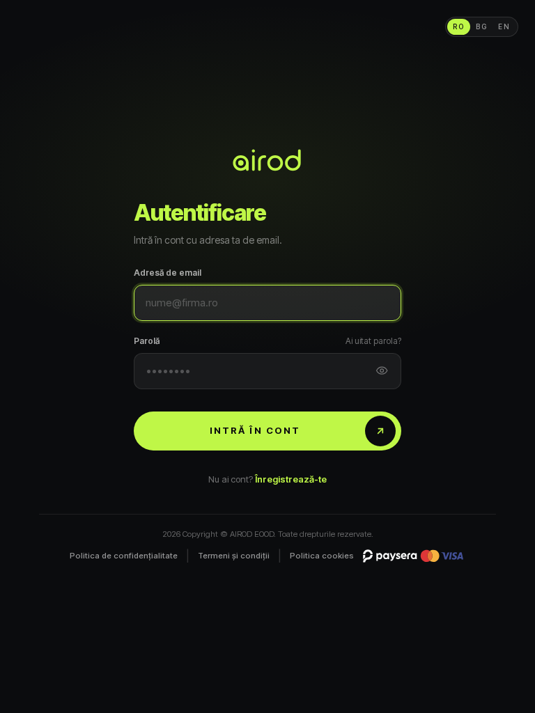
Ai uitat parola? (373, 341)
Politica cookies (322, 556)
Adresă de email (167, 272)
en (504, 26)
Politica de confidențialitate (124, 556)
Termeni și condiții (234, 556)
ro (459, 26)
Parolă (147, 341)
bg (482, 26)
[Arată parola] (382, 371)
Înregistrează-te (291, 479)
